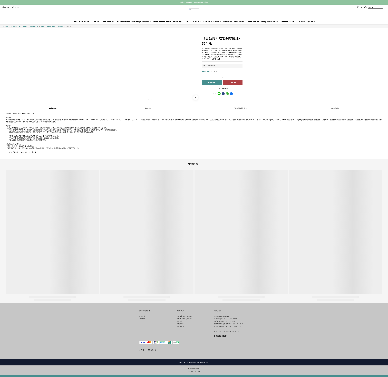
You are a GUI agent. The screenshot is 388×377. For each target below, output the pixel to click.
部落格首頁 (311, 22)
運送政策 (179, 321)
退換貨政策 (180, 324)
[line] (219, 93)
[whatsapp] (227, 93)
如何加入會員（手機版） (184, 319)
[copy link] (231, 93)
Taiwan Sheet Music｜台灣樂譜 (52, 26)
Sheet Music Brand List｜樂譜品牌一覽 (24, 26)
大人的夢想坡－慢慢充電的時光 (234, 22)
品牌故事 (142, 316)
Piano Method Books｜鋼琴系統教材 (167, 22)
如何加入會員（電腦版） (184, 316)
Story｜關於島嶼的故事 (81, 22)
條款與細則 (180, 326)
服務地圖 (142, 319)
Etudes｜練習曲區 (192, 22)
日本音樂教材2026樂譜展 (212, 22)
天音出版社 (69, 26)
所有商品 (96, 22)
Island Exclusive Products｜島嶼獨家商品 (133, 22)
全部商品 (5, 26)
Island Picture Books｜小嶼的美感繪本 (262, 22)
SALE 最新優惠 (107, 22)
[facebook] (223, 93)
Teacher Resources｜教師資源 (293, 22)
